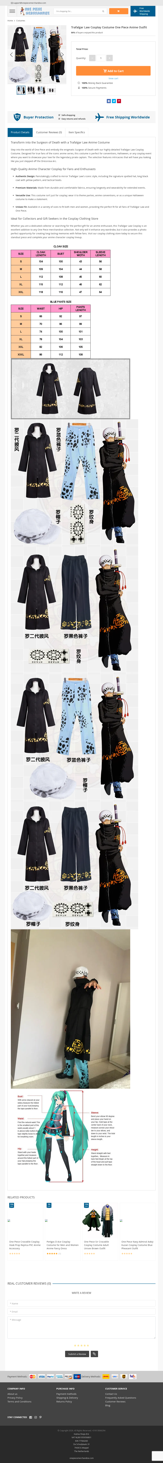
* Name (14, 1303)
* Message (15, 1319)
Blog (107, 1405)
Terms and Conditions (19, 1401)
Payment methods (66, 1393)
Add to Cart (115, 71)
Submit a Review (77, 1354)
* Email (14, 1311)
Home (10, 20)
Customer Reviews (115, 1401)
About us (12, 1393)
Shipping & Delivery (67, 1397)
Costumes (20, 20)
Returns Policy (64, 1401)
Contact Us (111, 1393)
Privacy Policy (15, 1397)
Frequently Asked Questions (120, 1397)
